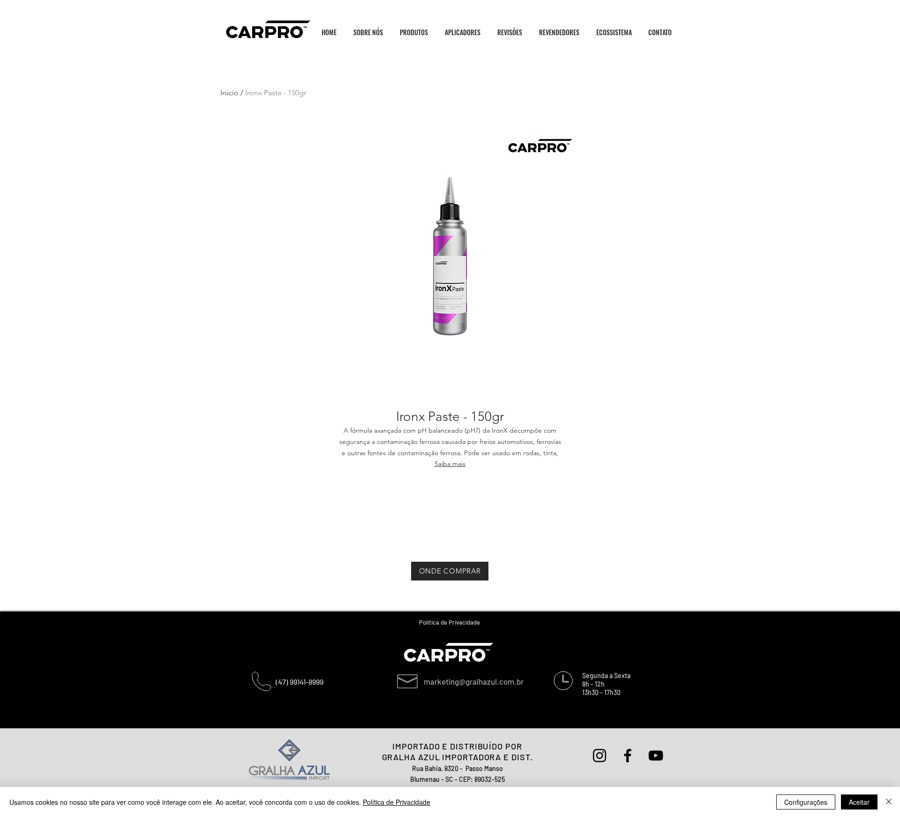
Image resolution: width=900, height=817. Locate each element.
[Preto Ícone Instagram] (599, 755)
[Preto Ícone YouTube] (656, 755)
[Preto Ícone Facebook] (628, 755)
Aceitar (859, 802)
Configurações (805, 802)
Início (229, 92)
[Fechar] (888, 801)
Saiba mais (450, 463)
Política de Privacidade (396, 802)
